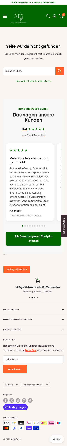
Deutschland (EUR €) (32, 384)
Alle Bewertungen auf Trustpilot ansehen (33, 238)
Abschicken (15, 369)
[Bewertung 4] (30, 226)
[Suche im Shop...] (59, 71)
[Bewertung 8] (39, 226)
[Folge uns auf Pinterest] (24, 400)
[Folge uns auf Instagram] (18, 400)
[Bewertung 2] (25, 226)
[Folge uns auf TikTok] (30, 400)
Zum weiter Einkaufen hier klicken (33, 81)
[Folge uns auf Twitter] (11, 400)
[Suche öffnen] (48, 16)
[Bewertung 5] (32, 226)
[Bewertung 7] (37, 226)
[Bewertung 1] (22, 226)
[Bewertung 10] (44, 226)
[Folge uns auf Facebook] (5, 400)
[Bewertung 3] (27, 226)
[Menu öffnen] (5, 16)
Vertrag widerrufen (17, 269)
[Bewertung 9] (42, 226)
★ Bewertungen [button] (64, 225)
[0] (61, 16)
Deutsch (9, 384)
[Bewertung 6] (34, 226)
